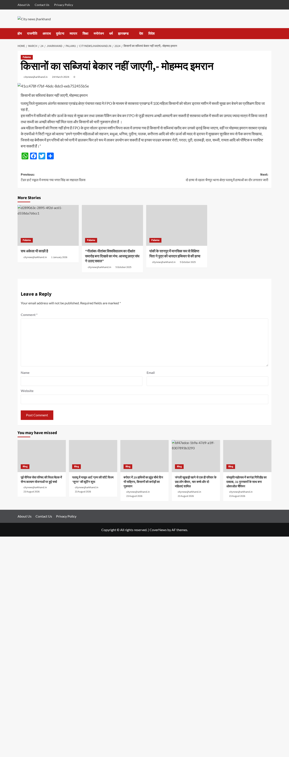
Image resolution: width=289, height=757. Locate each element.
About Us (24, 5)
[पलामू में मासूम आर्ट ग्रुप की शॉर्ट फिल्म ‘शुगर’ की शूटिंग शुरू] (93, 456)
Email (151, 372)
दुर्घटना (60, 33)
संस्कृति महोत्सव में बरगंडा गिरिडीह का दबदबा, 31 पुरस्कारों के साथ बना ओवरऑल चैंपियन (246, 482)
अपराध (47, 33)
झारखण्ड (123, 33)
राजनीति (32, 33)
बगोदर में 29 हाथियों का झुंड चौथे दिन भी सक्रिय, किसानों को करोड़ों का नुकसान (143, 482)
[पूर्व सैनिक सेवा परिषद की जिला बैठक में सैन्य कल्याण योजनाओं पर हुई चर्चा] (42, 456)
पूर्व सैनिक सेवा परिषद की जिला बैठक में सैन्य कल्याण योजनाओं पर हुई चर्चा (41, 479)
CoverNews (158, 530)
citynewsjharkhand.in (36, 76)
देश (141, 33)
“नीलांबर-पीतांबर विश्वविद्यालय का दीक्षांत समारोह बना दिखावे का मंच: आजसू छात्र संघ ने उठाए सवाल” (112, 256)
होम (20, 33)
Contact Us (42, 5)
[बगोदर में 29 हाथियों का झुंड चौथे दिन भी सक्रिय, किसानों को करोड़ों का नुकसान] (144, 456)
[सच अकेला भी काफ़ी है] (48, 225)
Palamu (27, 57)
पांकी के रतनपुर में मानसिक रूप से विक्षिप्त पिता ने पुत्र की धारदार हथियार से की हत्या (174, 254)
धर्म (111, 33)
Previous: (53, 177)
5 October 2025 (123, 267)
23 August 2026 (31, 491)
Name (25, 372)
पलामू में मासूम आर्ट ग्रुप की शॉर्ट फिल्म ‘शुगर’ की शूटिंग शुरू (93, 479)
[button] (268, 33)
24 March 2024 (60, 76)
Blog (25, 466)
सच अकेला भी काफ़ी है (34, 251)
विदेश (151, 33)
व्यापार (73, 33)
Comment (29, 315)
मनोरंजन (99, 33)
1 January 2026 (59, 257)
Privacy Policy (63, 5)
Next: (227, 177)
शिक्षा (85, 33)
